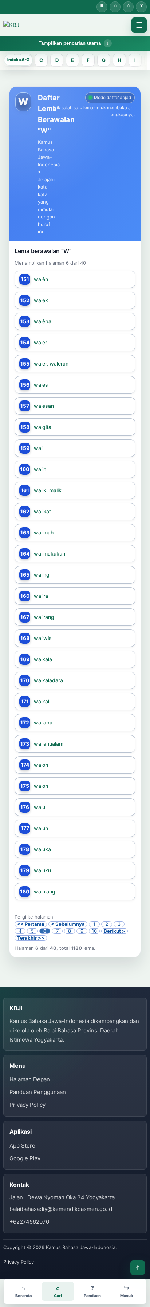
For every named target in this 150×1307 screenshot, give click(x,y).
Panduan (141, 6)
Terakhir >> (30, 938)
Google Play (24, 1158)
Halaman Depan (128, 6)
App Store (22, 1145)
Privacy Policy (27, 1104)
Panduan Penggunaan (37, 1092)
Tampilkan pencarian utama (70, 43)
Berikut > (114, 931)
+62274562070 (29, 1221)
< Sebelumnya (68, 924)
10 (94, 931)
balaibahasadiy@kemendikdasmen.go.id (60, 1208)
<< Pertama (30, 924)
